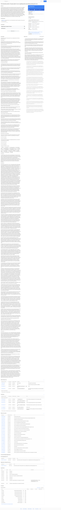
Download (39, 487)
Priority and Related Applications (35, 32)
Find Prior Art (36, 9)
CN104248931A (3, 386)
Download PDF (31, 9)
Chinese (34, 11)
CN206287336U (3, 449)
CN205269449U (3, 388)
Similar (40, 9)
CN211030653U (3, 434)
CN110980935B (3, 407)
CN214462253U (3, 431)
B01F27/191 (3, 20)
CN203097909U (3, 419)
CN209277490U (3, 422)
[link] (13, 21)
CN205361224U (3, 446)
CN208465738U (3, 425)
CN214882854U (3, 443)
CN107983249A (3, 452)
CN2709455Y (3, 384)
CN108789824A (3, 428)
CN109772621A (3, 402)
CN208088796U (3, 440)
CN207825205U (3, 437)
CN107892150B (3, 399)
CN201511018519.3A (3, 465)
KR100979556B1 (3, 416)
